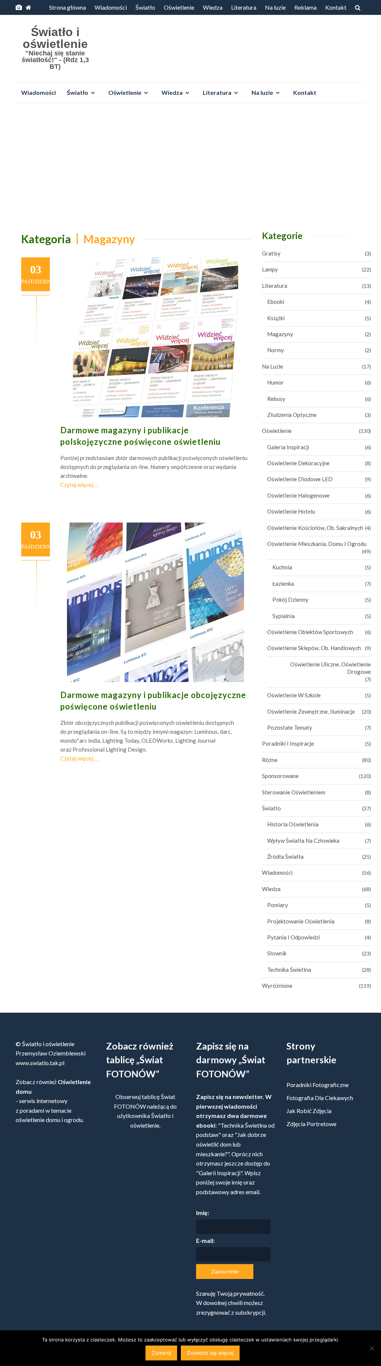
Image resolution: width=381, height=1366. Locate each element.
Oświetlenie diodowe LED (300, 479)
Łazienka (283, 583)
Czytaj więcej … (79, 484)
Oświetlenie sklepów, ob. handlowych (314, 648)
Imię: (202, 1212)
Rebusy (276, 398)
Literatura (243, 7)
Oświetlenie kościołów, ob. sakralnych (315, 527)
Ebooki (275, 301)
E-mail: (205, 1240)
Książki (276, 318)
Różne (270, 759)
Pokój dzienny (290, 599)
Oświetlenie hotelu (291, 511)
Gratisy (271, 253)
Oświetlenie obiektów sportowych (310, 632)
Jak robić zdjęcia (309, 1110)
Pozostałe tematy (289, 727)
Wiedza (212, 7)
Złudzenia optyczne (292, 414)
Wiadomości (111, 7)
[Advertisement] (190, 164)
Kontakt (335, 7)
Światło (145, 7)
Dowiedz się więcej (210, 1353)
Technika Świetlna (289, 969)
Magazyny (280, 334)
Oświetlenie (179, 7)
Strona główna (67, 7)
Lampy (270, 269)
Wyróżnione (277, 985)
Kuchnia (282, 567)
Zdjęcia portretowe (311, 1123)
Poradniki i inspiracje (288, 743)
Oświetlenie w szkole (294, 695)
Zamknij (161, 1353)
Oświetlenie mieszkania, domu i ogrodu (316, 543)
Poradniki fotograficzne (317, 1084)
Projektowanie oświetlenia (300, 921)
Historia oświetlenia (292, 824)
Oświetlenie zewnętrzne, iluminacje (311, 711)
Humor (275, 382)
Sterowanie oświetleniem (293, 792)
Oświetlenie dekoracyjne (298, 463)
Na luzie (275, 7)
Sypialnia (283, 616)
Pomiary (277, 904)
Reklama (305, 7)
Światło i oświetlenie (55, 38)
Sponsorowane (280, 775)
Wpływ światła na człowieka (303, 840)
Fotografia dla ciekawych (319, 1097)
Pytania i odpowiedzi (293, 937)
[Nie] (371, 1348)
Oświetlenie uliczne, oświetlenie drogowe (330, 668)
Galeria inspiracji (288, 447)
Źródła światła (285, 856)
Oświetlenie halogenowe (298, 495)
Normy (275, 350)
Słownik (276, 953)
